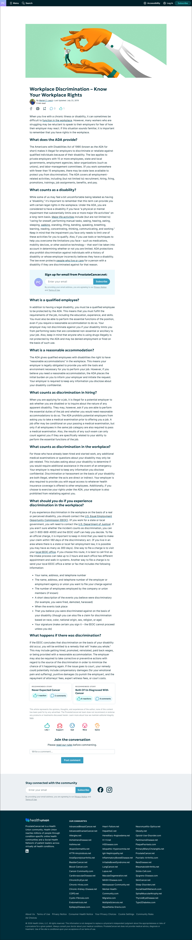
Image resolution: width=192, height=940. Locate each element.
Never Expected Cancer (46, 690)
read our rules (64, 744)
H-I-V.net (106, 840)
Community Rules (144, 914)
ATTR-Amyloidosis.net (80, 853)
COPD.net (74, 893)
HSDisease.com (110, 844)
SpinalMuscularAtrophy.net (149, 893)
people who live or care (70, 260)
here (31, 718)
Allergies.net (75, 835)
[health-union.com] (37, 821)
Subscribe (183, 3)
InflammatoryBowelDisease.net (117, 857)
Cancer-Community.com (81, 871)
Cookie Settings (126, 914)
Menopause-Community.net (116, 884)
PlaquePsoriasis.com (146, 844)
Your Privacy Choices (105, 914)
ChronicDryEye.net (78, 880)
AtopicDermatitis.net (79, 849)
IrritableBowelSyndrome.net (116, 862)
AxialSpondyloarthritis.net (82, 857)
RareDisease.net (144, 862)
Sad (70, 727)
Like (46, 727)
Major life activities (63, 216)
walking (45, 224)
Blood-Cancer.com (78, 866)
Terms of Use (54, 290)
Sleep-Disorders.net (145, 884)
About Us (30, 914)
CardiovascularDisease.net (82, 875)
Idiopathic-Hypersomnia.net (116, 849)
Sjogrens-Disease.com (147, 875)
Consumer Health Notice (81, 914)
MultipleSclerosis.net (112, 902)
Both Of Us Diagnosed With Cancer (91, 691)
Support (58, 727)
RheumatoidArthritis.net (147, 866)
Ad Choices (31, 917)
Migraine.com (109, 898)
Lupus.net (107, 871)
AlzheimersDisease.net (80, 840)
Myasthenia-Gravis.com (114, 907)
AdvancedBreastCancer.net (82, 826)
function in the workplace (57, 120)
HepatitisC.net (109, 831)
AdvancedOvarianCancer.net (83, 831)
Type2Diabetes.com (145, 902)
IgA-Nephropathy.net (112, 853)
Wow (83, 727)
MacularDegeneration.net (114, 875)
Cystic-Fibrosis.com (79, 898)
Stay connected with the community (51, 783)
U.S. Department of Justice (94, 524)
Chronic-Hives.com (78, 884)
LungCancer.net (110, 866)
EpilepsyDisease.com (79, 907)
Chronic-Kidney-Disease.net (83, 889)
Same (96, 727)
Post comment (72, 760)
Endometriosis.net (78, 902)
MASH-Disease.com (112, 880)
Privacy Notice (100, 287)
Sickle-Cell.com (143, 871)
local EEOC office (46, 552)
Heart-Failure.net (110, 826)
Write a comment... (42, 751)
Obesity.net (141, 831)
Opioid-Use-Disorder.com (148, 835)
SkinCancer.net (143, 880)
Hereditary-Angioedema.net (116, 835)
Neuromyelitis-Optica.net (148, 826)
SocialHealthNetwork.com (148, 889)
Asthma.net (74, 844)
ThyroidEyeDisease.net (147, 898)
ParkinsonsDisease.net (147, 840)
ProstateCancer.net (145, 853)
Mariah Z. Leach (46, 100)
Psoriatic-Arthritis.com (147, 857)
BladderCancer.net (78, 862)
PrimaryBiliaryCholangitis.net (150, 849)
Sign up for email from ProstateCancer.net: (76, 274)
